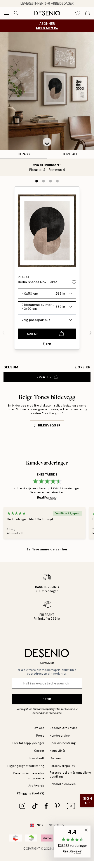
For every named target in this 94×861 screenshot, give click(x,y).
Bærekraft (37, 758)
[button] (47, 142)
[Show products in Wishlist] (78, 13)
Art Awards (36, 786)
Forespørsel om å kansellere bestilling (70, 774)
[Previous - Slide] (3, 332)
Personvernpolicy (44, 709)
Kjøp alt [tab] (70, 154)
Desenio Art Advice (64, 728)
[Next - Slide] (90, 332)
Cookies (56, 758)
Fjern (47, 344)
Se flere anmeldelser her (46, 549)
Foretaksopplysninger (28, 743)
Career (39, 751)
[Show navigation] (6, 13)
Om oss (38, 728)
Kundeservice (60, 735)
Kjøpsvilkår (58, 751)
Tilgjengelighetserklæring (25, 766)
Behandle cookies (63, 784)
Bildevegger (49, 425)
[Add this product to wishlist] (74, 282)
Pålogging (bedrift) (30, 793)
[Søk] (16, 13)
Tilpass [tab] (23, 154)
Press (40, 735)
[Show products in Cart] (87, 13)
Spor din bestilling (63, 743)
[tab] (36, 181)
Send (47, 699)
